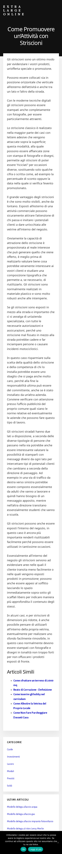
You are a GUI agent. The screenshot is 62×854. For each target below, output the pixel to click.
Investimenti (13, 756)
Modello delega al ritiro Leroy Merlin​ (25, 828)
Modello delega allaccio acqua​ (22, 807)
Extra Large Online (14, 10)
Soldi (9, 785)
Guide (10, 749)
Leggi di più (35, 849)
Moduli (10, 771)
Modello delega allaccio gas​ (21, 814)
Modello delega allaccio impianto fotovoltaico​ (30, 821)
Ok (23, 849)
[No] (58, 842)
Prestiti (10, 778)
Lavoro (10, 764)
